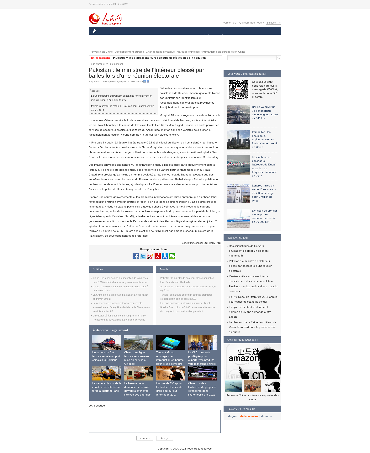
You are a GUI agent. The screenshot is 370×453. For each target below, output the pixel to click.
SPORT (236, 36)
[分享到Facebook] (136, 256)
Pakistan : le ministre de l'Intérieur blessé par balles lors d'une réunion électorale (250, 265)
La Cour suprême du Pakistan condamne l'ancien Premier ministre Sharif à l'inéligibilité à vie (121, 97)
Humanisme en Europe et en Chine (223, 51)
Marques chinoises (188, 51)
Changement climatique (160, 51)
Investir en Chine (102, 51)
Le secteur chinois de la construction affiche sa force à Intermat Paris (106, 387)
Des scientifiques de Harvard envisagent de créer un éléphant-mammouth (249, 250)
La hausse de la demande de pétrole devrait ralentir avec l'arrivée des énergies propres (137, 391)
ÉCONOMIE (116, 36)
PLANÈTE (220, 36)
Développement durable (129, 51)
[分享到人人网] (165, 256)
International (116, 64)
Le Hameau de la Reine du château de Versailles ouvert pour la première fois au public (252, 327)
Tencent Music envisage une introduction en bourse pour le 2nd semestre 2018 (170, 360)
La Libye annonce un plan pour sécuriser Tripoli (185, 303)
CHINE (99, 36)
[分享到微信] (172, 256)
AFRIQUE (150, 36)
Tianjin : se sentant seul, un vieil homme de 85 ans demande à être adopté (250, 311)
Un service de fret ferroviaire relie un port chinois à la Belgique (106, 356)
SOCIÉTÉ (203, 36)
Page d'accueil (97, 64)
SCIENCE (167, 36)
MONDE (134, 36)
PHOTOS (100, 44)
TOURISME (253, 36)
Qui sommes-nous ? (251, 22)
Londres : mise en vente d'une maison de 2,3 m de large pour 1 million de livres (264, 193)
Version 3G (230, 22)
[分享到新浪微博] (150, 256)
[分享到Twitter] (143, 256)
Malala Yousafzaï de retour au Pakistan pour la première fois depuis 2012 (122, 108)
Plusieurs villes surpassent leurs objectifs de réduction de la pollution (159, 57)
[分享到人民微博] (158, 256)
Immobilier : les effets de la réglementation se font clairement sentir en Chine (265, 139)
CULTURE (185, 36)
